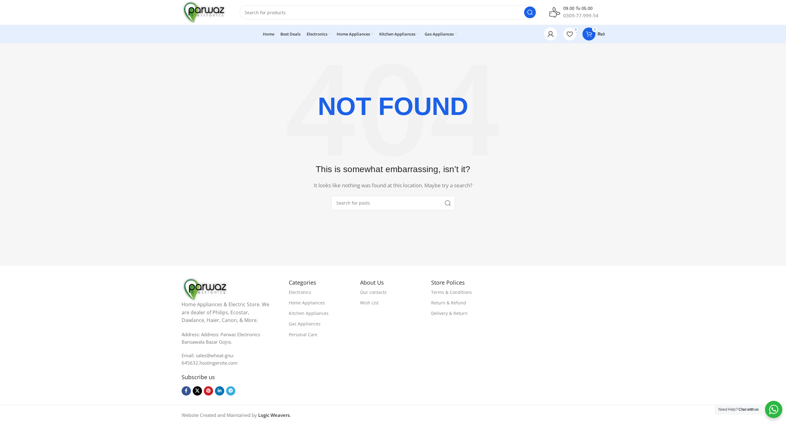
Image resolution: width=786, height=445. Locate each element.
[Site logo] (205, 12)
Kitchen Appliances (309, 313)
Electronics (300, 292)
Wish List (369, 303)
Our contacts (373, 292)
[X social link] (197, 391)
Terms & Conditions (451, 292)
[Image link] (206, 289)
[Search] (530, 12)
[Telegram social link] (230, 391)
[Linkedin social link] (219, 391)
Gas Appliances (305, 324)
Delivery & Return (449, 313)
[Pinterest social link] (208, 391)
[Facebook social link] (186, 391)
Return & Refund (448, 303)
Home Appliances (307, 303)
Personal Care (303, 334)
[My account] (550, 34)
